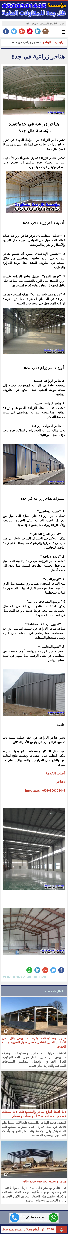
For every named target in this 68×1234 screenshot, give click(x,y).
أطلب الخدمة (55, 773)
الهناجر (46, 42)
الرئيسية (60, 42)
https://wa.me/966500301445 (45, 790)
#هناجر (60, 781)
